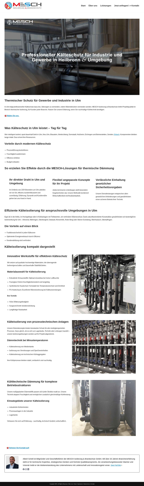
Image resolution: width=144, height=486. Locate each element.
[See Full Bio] (122, 465)
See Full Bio (116, 465)
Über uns (92, 6)
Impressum (80, 484)
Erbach (116, 134)
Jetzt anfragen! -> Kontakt (126, 6)
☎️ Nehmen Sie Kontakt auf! (18, 448)
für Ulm (97, 442)
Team (75, 484)
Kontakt (92, 484)
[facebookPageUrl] (23, 469)
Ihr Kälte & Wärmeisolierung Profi (72, 442)
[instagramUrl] (26, 469)
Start (83, 6)
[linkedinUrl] (28, 469)
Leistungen (105, 6)
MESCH (47, 442)
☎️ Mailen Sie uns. (12, 116)
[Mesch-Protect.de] (23, 5)
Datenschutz (87, 484)
